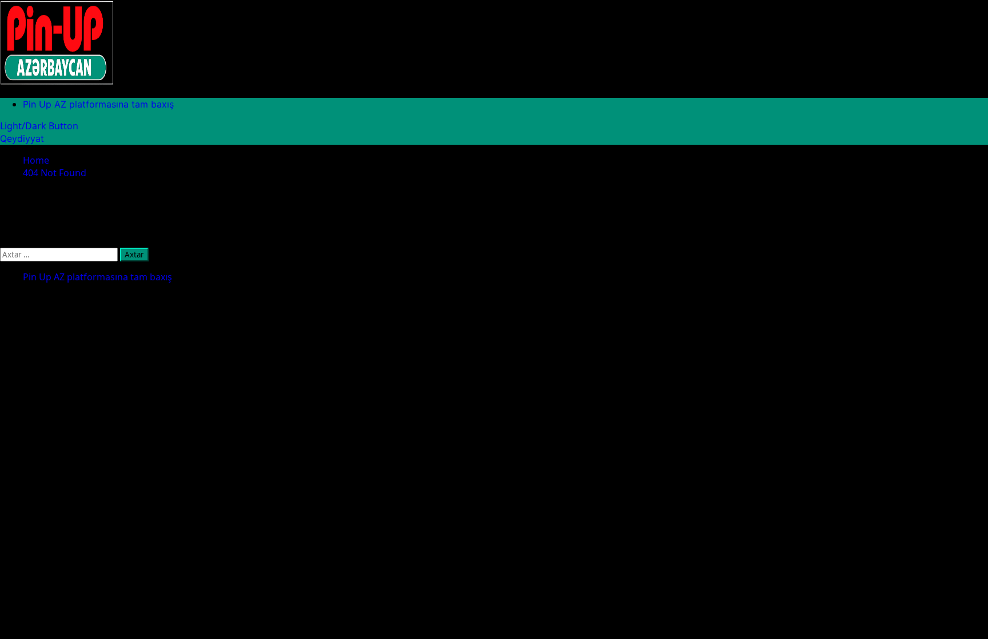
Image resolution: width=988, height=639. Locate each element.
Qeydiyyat (22, 138)
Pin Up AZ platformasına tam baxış (98, 104)
